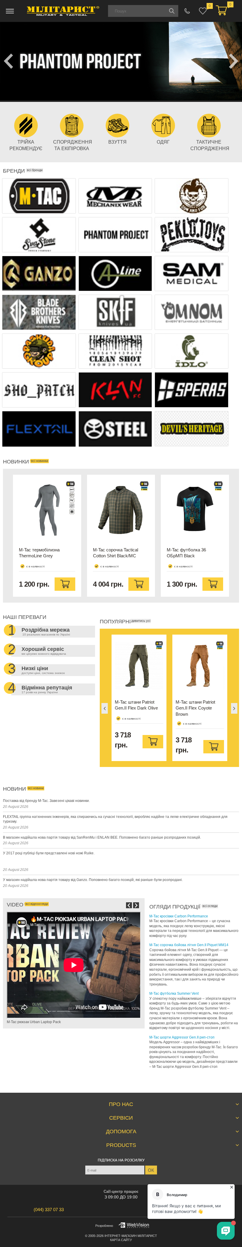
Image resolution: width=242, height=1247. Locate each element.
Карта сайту (121, 1240)
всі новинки (39, 461)
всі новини (36, 788)
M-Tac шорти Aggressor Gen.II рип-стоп (182, 1037)
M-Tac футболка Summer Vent (174, 993)
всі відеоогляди (36, 904)
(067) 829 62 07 (187, 11)
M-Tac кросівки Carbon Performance (178, 916)
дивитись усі (140, 620)
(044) (49, 1209)
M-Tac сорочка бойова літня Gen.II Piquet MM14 (188, 945)
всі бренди (34, 170)
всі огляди (210, 906)
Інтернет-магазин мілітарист (130, 1236)
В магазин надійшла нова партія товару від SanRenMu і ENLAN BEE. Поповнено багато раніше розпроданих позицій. (102, 837)
